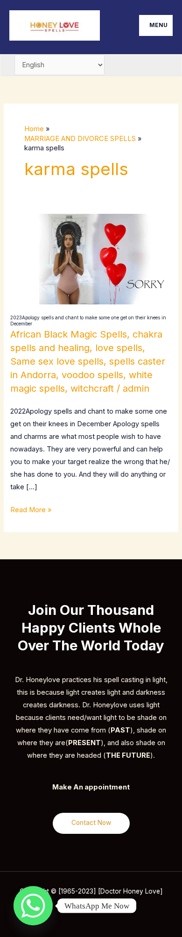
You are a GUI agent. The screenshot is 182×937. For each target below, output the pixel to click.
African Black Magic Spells (68, 334)
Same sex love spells (57, 361)
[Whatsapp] (33, 905)
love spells (118, 347)
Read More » (30, 509)
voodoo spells (92, 374)
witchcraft (92, 388)
